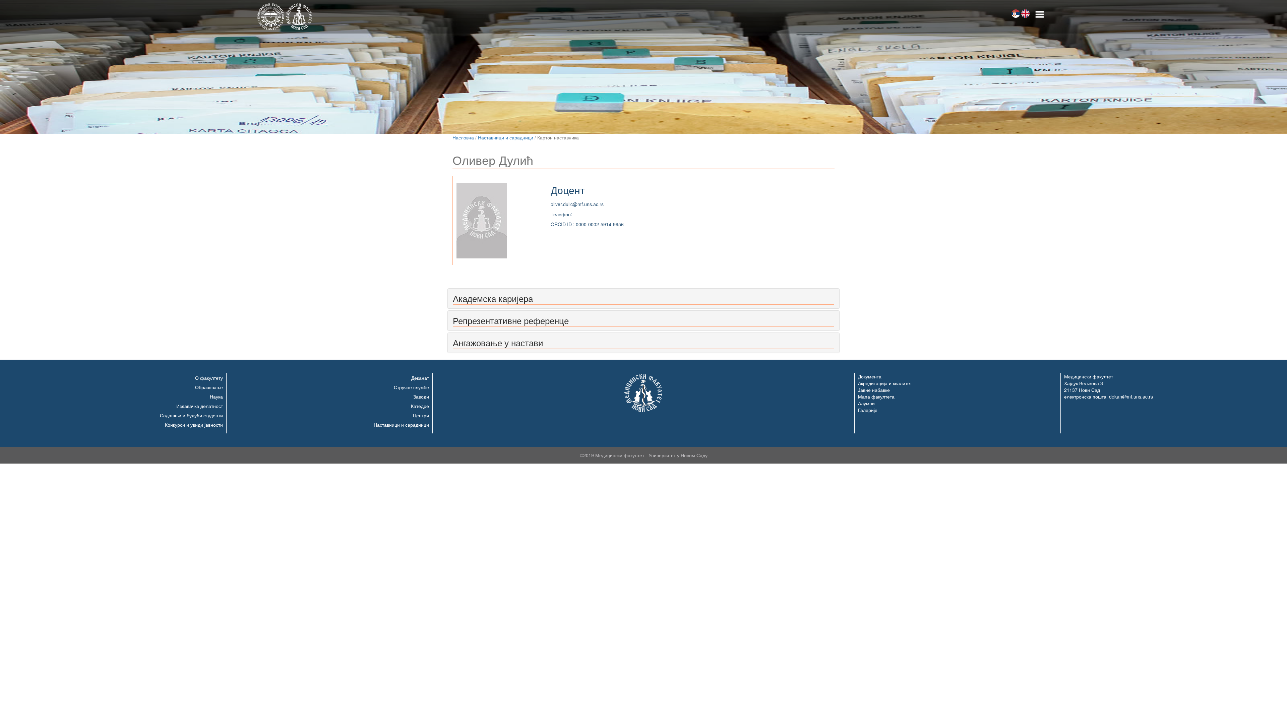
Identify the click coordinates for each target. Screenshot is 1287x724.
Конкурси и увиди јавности (194, 424)
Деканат (420, 377)
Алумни (866, 403)
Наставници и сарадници (505, 137)
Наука (216, 396)
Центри (421, 415)
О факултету (209, 377)
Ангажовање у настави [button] (498, 342)
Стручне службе (411, 387)
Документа (869, 376)
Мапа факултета (876, 396)
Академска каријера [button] (493, 298)
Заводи (421, 396)
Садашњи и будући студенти (191, 415)
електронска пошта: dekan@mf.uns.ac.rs (1108, 396)
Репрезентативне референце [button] (511, 320)
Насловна (463, 137)
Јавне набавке (874, 389)
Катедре (420, 406)
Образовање (209, 387)
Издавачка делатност (199, 406)
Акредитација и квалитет (885, 383)
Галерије (867, 410)
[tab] (643, 298)
